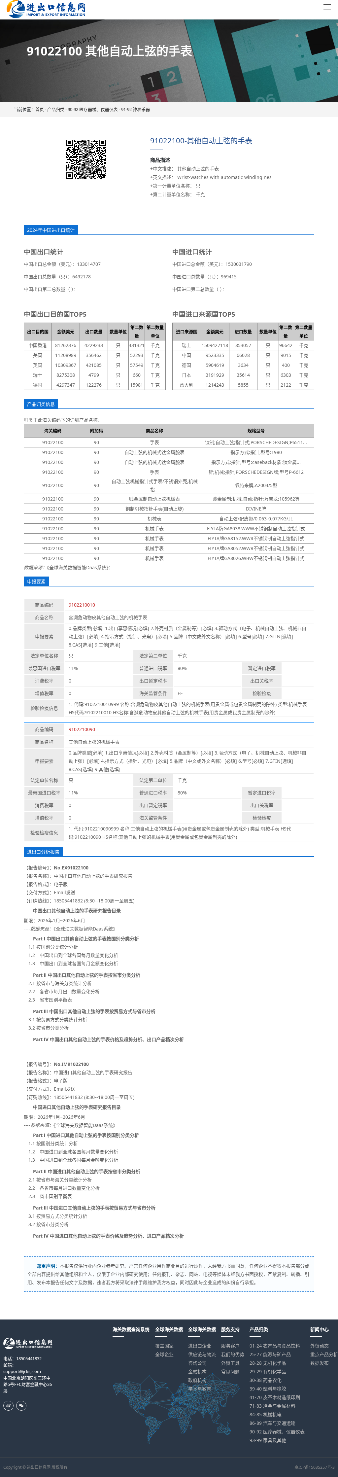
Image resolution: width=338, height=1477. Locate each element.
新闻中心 (319, 1329)
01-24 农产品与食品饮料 (275, 1346)
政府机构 (197, 1380)
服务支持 (230, 1329)
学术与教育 (199, 1389)
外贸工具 (230, 1363)
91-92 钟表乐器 (135, 109)
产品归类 (55, 109)
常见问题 (230, 1371)
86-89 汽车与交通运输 (272, 1423)
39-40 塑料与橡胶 (268, 1389)
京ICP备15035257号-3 (314, 1467)
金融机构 (197, 1371)
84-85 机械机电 (266, 1414)
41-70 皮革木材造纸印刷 (275, 1397)
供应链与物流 (202, 1354)
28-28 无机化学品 (268, 1363)
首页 (39, 109)
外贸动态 (319, 1346)
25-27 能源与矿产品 (270, 1354)
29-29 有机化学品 (268, 1371)
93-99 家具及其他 (268, 1440)
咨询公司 (197, 1363)
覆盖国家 (164, 1346)
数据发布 (319, 1363)
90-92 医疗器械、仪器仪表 (93, 109)
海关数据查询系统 (131, 1329)
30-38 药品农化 (266, 1380)
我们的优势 (232, 1354)
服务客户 (230, 1346)
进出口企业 (199, 1346)
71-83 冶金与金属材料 (272, 1406)
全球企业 (164, 1354)
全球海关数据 (169, 1329)
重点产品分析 (324, 1354)
